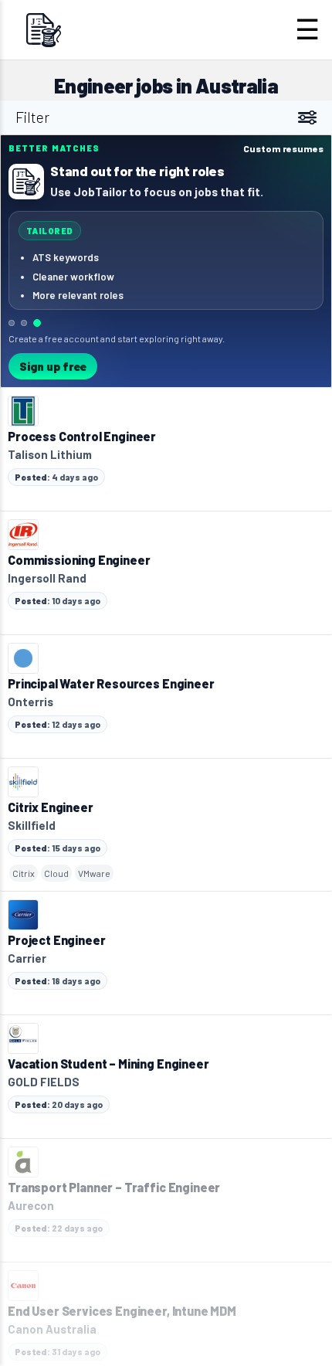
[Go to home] (43, 29)
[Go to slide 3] (37, 323)
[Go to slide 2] (24, 323)
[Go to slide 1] (11, 323)
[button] (166, 261)
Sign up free (52, 366)
